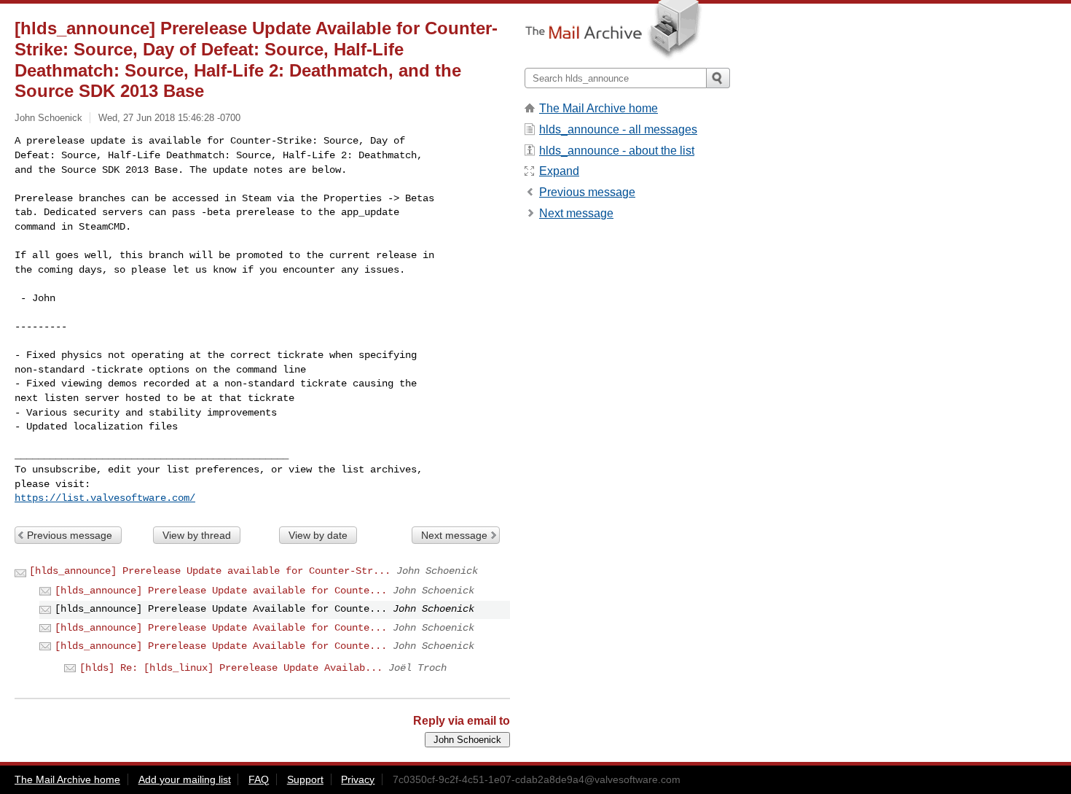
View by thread (196, 535)
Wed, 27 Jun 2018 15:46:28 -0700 (169, 117)
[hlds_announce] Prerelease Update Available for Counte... (221, 628)
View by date (318, 535)
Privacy (357, 779)
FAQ (258, 779)
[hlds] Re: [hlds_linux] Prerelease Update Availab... (230, 668)
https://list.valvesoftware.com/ (105, 498)
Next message (454, 535)
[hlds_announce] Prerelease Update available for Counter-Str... (210, 571)
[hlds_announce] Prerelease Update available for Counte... (221, 590)
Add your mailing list (184, 779)
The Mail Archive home (598, 108)
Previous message (69, 535)
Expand (559, 171)
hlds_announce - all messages (618, 129)
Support (305, 779)
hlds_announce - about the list (616, 150)
